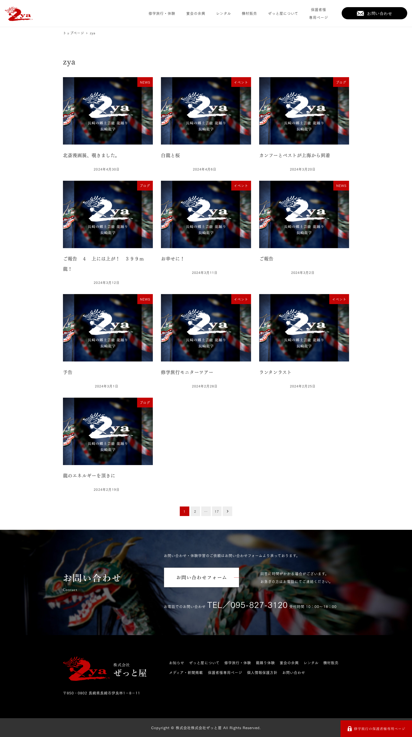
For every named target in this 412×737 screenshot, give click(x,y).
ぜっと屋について (204, 662)
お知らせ (176, 662)
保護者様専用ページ (225, 672)
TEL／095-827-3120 (247, 604)
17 (217, 511)
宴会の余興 (289, 662)
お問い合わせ (293, 672)
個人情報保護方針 (262, 672)
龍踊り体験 (265, 662)
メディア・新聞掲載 (186, 672)
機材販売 (331, 662)
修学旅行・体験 (237, 662)
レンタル (311, 662)
